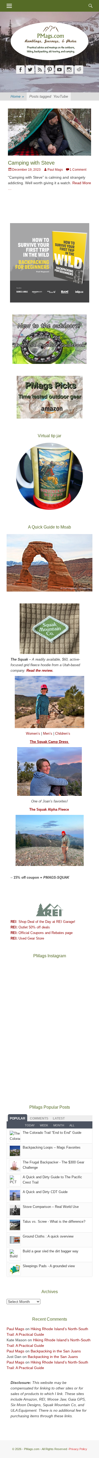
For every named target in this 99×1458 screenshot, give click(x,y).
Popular (17, 1118)
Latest (59, 1118)
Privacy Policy (78, 1449)
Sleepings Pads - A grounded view (49, 1266)
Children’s (62, 733)
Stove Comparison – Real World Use (51, 1207)
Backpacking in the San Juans (56, 1351)
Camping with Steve (31, 163)
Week (44, 1125)
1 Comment (78, 169)
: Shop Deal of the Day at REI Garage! (43, 922)
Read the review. (39, 670)
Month (58, 1125)
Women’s (33, 733)
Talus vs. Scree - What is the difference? (54, 1222)
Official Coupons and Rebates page (42, 933)
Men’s (48, 733)
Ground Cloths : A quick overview (48, 1236)
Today (30, 1125)
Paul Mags (55, 169)
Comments (39, 1118)
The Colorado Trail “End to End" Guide (52, 1133)
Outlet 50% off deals (30, 927)
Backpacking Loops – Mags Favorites (52, 1147)
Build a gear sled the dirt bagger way (50, 1251)
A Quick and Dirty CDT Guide (45, 1192)
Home (17, 96)
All (71, 1125)
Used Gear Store (27, 938)
